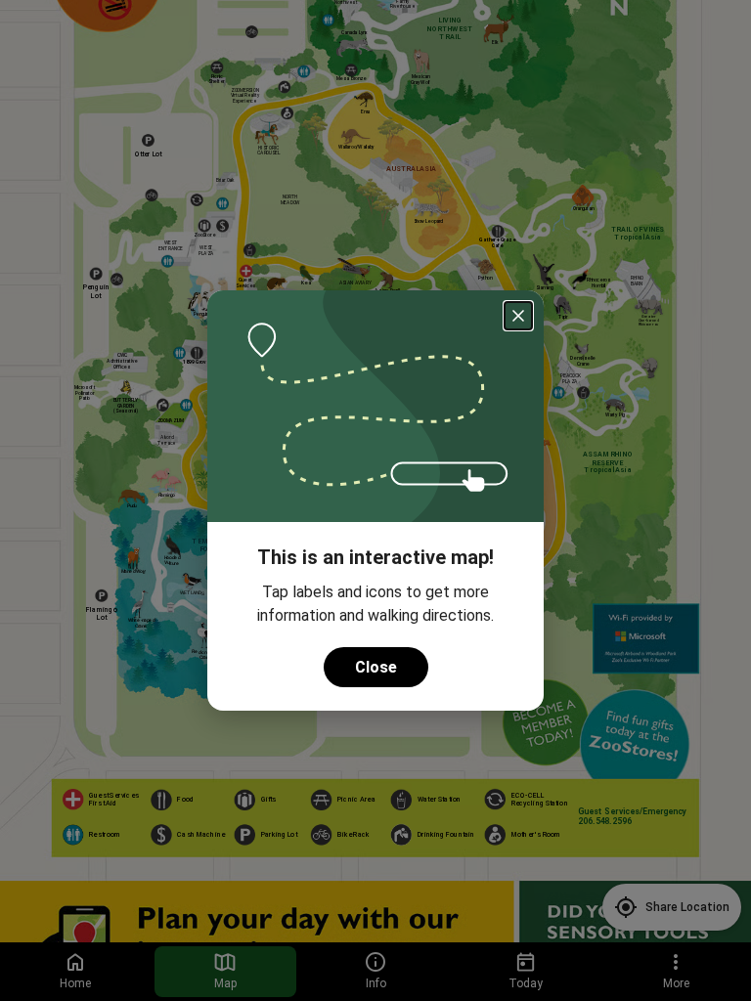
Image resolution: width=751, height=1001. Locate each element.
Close (376, 667)
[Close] (518, 315)
